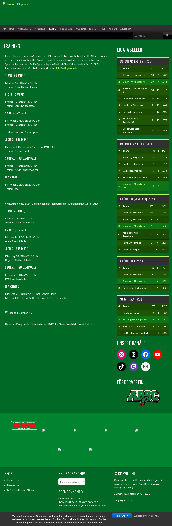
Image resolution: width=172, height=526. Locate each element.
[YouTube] (157, 354)
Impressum (13, 480)
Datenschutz (14, 485)
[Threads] (133, 354)
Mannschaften (24, 28)
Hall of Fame (66, 28)
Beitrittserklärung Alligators (22, 490)
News (11, 28)
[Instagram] (121, 354)
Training (52, 28)
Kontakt (113, 28)
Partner (93, 28)
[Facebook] (145, 354)
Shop (102, 28)
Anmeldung (126, 28)
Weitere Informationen (146, 516)
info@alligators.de (66, 68)
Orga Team (80, 28)
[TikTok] (121, 366)
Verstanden (122, 516)
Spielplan (40, 28)
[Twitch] (133, 366)
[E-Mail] (145, 366)
